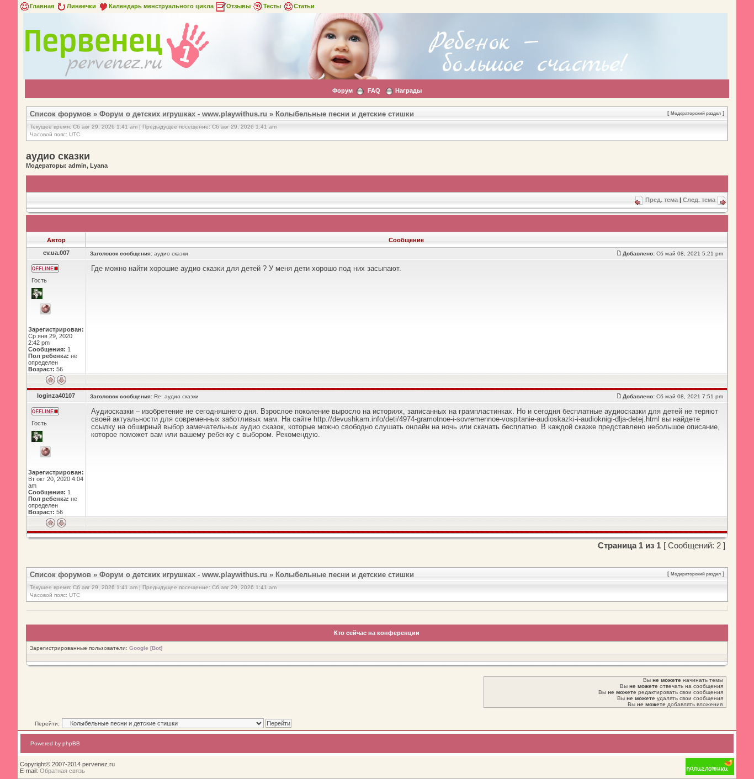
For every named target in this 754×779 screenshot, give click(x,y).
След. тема (699, 199)
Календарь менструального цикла (161, 6)
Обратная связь (62, 770)
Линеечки (81, 6)
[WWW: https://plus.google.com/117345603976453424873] (45, 308)
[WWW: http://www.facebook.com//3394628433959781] (45, 451)
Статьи (304, 6)
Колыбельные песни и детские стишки (344, 114)
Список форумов (60, 114)
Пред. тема (661, 199)
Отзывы (238, 6)
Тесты (272, 6)
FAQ (374, 90)
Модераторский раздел (696, 113)
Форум (342, 90)
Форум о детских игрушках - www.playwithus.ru (183, 114)
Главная (42, 6)
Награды (408, 90)
